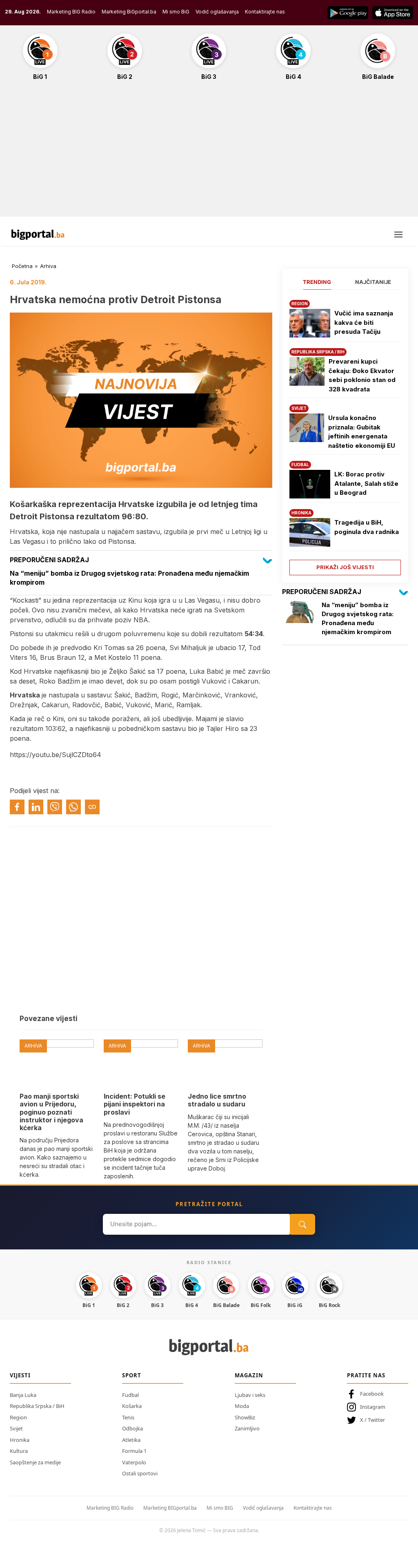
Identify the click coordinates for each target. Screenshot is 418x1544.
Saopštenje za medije (35, 1462)
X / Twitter (372, 1419)
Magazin (249, 1375)
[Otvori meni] (398, 234)
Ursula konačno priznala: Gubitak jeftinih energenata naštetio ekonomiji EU (361, 431)
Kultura (19, 1451)
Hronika (19, 1439)
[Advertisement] (209, 153)
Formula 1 (134, 1451)
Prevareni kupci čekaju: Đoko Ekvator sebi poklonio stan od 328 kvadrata (362, 375)
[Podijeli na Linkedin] (36, 807)
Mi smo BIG (220, 1507)
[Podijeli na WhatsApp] (73, 807)
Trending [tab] (317, 282)
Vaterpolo (134, 1462)
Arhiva (48, 266)
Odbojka (132, 1428)
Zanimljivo (247, 1428)
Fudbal (130, 1395)
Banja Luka (23, 1395)
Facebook (372, 1393)
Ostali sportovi (140, 1473)
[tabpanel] (345, 434)
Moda (242, 1406)
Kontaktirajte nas (265, 12)
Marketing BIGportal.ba (170, 1507)
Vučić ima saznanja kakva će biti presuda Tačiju (363, 322)
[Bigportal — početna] (37, 234)
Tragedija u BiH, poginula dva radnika (366, 527)
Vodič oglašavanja (217, 12)
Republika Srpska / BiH (37, 1406)
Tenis (128, 1417)
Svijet (16, 1428)
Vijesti (20, 1375)
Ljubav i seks (250, 1395)
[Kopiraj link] (92, 807)
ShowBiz (245, 1417)
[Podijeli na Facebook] (17, 807)
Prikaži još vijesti (345, 567)
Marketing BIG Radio (71, 12)
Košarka (132, 1406)
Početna (22, 266)
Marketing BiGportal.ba (129, 12)
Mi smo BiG (175, 12)
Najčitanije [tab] (373, 282)
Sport (131, 1375)
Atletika (131, 1439)
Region (18, 1417)
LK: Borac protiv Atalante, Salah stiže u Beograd (366, 483)
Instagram (372, 1406)
